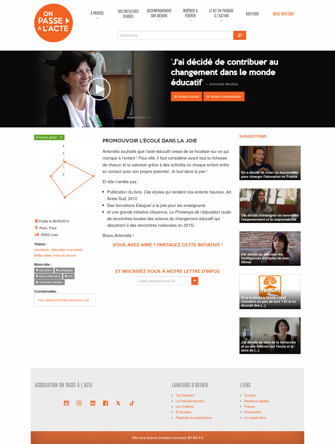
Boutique (252, 13)
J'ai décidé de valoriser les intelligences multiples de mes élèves (265, 258)
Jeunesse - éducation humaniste (58, 249)
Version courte (188, 96)
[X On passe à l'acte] (119, 403)
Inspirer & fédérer (190, 13)
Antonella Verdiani (50, 282)
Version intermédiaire (225, 96)
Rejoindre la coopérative (193, 417)
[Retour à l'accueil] (53, 22)
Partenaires (252, 411)
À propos (97, 12)
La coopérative (255, 417)
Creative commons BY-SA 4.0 (180, 437)
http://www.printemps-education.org (63, 300)
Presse (249, 406)
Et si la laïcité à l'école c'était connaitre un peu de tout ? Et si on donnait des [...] (268, 301)
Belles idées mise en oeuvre (55, 255)
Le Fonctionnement (190, 400)
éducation (45, 270)
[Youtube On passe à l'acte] (66, 403)
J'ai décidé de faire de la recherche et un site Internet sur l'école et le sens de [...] (268, 346)
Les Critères (185, 406)
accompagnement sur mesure (159, 13)
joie (70, 276)
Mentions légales (256, 400)
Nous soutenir (283, 13)
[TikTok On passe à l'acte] (132, 403)
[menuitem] (97, 13)
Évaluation (183, 411)
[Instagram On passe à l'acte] (80, 403)
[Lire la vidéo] (99, 89)
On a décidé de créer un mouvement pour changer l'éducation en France (269, 174)
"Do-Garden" (185, 395)
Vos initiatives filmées (128, 13)
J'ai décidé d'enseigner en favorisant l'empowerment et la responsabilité (270, 217)
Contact (250, 395)
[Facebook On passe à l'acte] (105, 403)
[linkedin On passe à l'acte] (93, 403)
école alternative (49, 276)
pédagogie (66, 270)
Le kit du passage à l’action (221, 13)
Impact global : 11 (50, 137)
